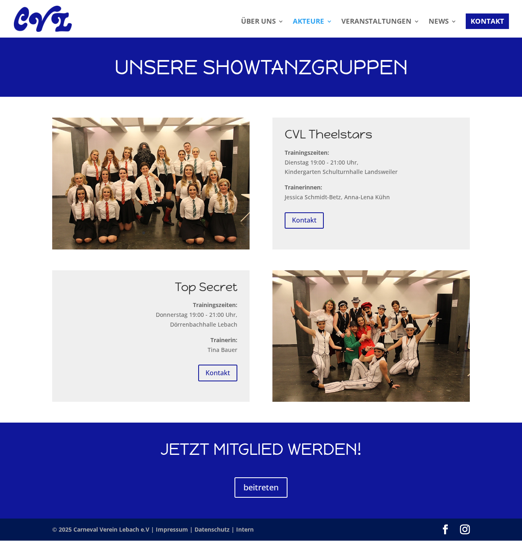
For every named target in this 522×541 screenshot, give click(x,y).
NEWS (439, 22)
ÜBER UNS (258, 22)
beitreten (261, 487)
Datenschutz (213, 529)
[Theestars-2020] (151, 247)
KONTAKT (487, 21)
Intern (245, 529)
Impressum (173, 529)
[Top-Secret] (371, 399)
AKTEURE (308, 22)
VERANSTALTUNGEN (376, 22)
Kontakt (304, 220)
